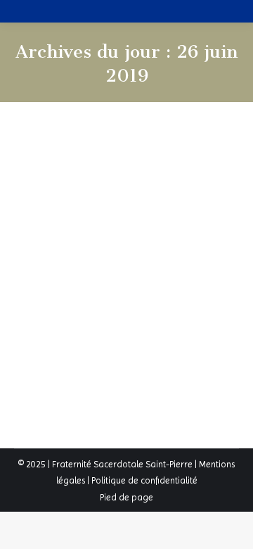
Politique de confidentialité (144, 480)
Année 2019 (74, 175)
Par (170, 201)
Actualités (51, 201)
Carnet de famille (108, 201)
